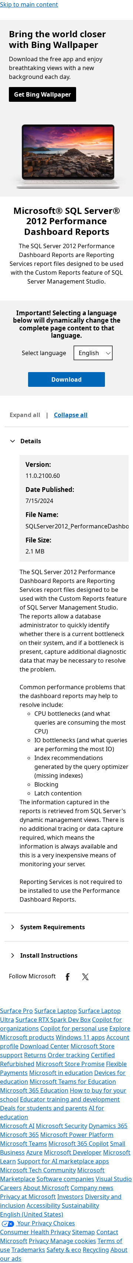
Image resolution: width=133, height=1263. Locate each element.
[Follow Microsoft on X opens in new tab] (85, 977)
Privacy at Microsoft (28, 1197)
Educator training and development (70, 1099)
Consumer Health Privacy (35, 1232)
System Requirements (52, 927)
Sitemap (83, 1232)
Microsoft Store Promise (70, 1064)
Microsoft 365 (19, 1135)
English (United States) (31, 1214)
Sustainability (80, 1205)
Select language (44, 353)
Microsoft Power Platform (76, 1135)
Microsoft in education (61, 1073)
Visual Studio (114, 1179)
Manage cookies (73, 1241)
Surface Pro (16, 1011)
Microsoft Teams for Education (73, 1082)
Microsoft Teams (23, 1143)
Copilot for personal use (74, 1028)
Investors (70, 1197)
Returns (35, 1055)
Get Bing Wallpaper (42, 94)
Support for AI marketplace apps (63, 1161)
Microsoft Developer (73, 1152)
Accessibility (43, 1205)
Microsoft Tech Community (38, 1170)
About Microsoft (46, 1188)
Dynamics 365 (108, 1126)
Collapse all (71, 415)
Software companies (65, 1179)
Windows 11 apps (80, 1037)
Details (30, 441)
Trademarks (28, 1250)
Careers (11, 1188)
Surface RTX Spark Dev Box (53, 1020)
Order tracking (68, 1055)
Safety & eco (64, 1250)
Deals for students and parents (43, 1108)
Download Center (44, 1046)
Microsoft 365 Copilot (78, 1143)
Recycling (96, 1250)
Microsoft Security (61, 1126)
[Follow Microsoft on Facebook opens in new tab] (68, 977)
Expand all (25, 415)
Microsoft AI (17, 1126)
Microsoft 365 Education (34, 1090)
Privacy (39, 1241)
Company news (92, 1188)
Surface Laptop (55, 1011)
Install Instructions (49, 955)
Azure (34, 1152)
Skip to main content (29, 4)
